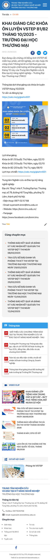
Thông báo (33, 535)
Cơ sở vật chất (34, 532)
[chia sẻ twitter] (45, 53)
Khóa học (8, 528)
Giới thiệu (8, 525)
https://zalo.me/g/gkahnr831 (16, 97)
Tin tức (5, 14)
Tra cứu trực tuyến (36, 528)
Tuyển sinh (8, 539)
